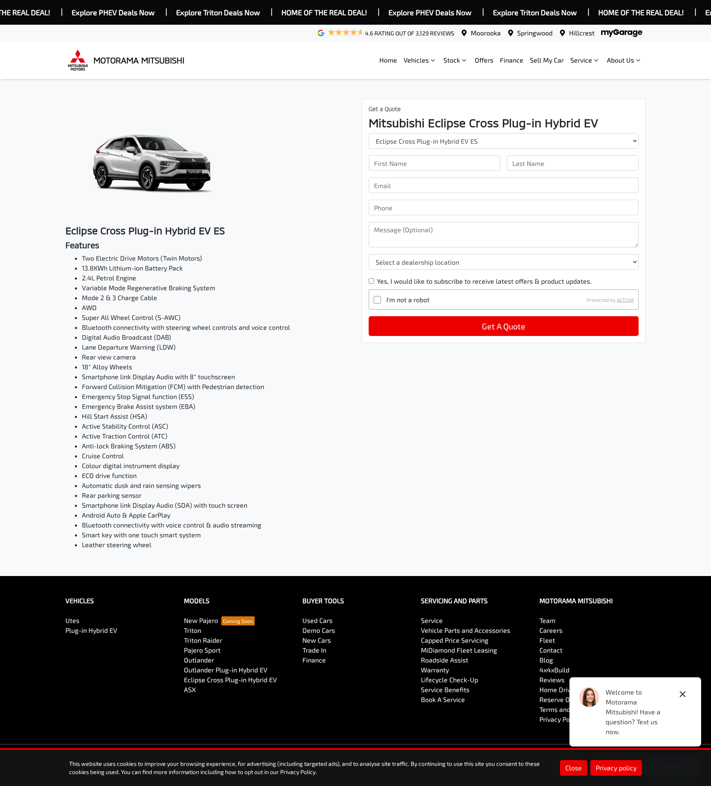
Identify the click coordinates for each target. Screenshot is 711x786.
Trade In (314, 650)
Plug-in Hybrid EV (91, 630)
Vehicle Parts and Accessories (465, 630)
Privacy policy (616, 768)
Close (573, 768)
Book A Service (443, 699)
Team (547, 620)
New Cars (316, 640)
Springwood (535, 33)
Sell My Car (547, 60)
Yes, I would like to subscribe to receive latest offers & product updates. (484, 281)
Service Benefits (445, 689)
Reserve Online (562, 699)
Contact (550, 650)
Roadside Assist (444, 660)
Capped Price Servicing (454, 640)
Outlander (199, 660)
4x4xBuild (554, 670)
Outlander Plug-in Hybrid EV (225, 670)
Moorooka (486, 33)
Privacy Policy (559, 719)
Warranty (435, 670)
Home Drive (556, 689)
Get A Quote (503, 326)
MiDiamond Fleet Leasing (459, 650)
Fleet (547, 640)
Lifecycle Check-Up (449, 679)
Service (581, 60)
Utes (72, 620)
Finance (511, 60)
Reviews (552, 679)
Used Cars (317, 620)
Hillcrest (582, 33)
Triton (192, 630)
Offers (484, 60)
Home (388, 60)
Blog (546, 660)
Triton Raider (203, 640)
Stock (452, 60)
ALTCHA (625, 300)
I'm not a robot (408, 299)
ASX (190, 689)
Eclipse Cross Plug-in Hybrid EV (230, 679)
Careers (550, 630)
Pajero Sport (202, 650)
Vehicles (416, 60)
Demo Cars (318, 630)
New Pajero (201, 620)
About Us (620, 60)
